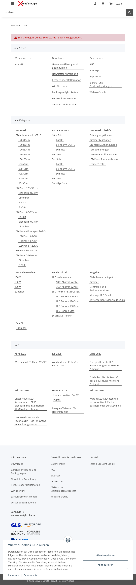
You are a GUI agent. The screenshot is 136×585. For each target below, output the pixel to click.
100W (18, 277)
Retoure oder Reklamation (66, 80)
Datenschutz (30, 575)
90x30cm (23, 173)
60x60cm (23, 164)
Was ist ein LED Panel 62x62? (30, 362)
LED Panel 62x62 (28, 240)
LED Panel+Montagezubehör (30, 231)
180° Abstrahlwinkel (67, 282)
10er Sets (57, 135)
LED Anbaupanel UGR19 (28, 135)
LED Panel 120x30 (28, 245)
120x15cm (24, 140)
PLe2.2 (22, 202)
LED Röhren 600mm (67, 296)
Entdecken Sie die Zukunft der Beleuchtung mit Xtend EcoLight (105, 381)
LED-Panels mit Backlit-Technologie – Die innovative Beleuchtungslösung (30, 421)
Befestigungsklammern (102, 135)
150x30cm (24, 159)
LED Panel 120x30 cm (26, 188)
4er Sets (56, 154)
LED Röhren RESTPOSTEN (66, 291)
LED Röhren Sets (65, 310)
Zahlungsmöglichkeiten (65, 92)
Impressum (14, 575)
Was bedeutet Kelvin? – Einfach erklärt (65, 363)
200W (18, 286)
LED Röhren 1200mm (67, 301)
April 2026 (20, 353)
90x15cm (23, 168)
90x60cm (23, 178)
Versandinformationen (64, 98)
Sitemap (94, 70)
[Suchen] (129, 12)
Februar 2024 (59, 390)
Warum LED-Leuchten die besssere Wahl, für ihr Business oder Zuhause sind (105, 402)
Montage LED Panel (100, 295)
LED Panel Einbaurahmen (104, 159)
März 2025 (95, 353)
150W (18, 282)
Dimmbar (24, 197)
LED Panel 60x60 (28, 236)
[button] (95, 3)
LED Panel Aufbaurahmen (104, 154)
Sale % (19, 323)
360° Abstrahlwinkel (67, 286)
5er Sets (56, 159)
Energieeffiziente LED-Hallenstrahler (64, 410)
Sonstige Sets (59, 183)
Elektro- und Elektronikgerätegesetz (102, 84)
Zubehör (19, 291)
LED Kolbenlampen (62, 277)
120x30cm (24, 144)
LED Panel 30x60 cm (26, 255)
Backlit (22, 216)
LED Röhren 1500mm (67, 306)
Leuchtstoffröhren (62, 315)
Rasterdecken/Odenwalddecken (107, 299)
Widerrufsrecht (98, 92)
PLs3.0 (22, 207)
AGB (92, 64)
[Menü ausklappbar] (12, 2)
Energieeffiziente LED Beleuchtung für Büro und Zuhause (104, 365)
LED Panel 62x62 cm (26, 212)
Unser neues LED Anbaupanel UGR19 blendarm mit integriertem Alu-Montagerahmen (29, 404)
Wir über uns (59, 86)
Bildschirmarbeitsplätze (103, 277)
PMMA (57, 400)
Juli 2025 (57, 353)
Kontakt (19, 64)
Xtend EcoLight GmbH (64, 104)
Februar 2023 (97, 390)
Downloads (58, 58)
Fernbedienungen (99, 149)
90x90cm (23, 183)
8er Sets (56, 178)
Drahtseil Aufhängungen (103, 144)
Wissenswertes (23, 58)
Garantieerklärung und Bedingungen (65, 66)
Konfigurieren (105, 564)
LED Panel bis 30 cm (26, 250)
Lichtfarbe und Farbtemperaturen (100, 288)
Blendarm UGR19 (28, 192)
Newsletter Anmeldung (65, 73)
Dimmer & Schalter (100, 140)
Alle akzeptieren (105, 555)
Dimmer (94, 282)
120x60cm (24, 149)
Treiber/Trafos (97, 164)
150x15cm (24, 154)
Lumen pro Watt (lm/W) (66, 395)
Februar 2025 (22, 390)
